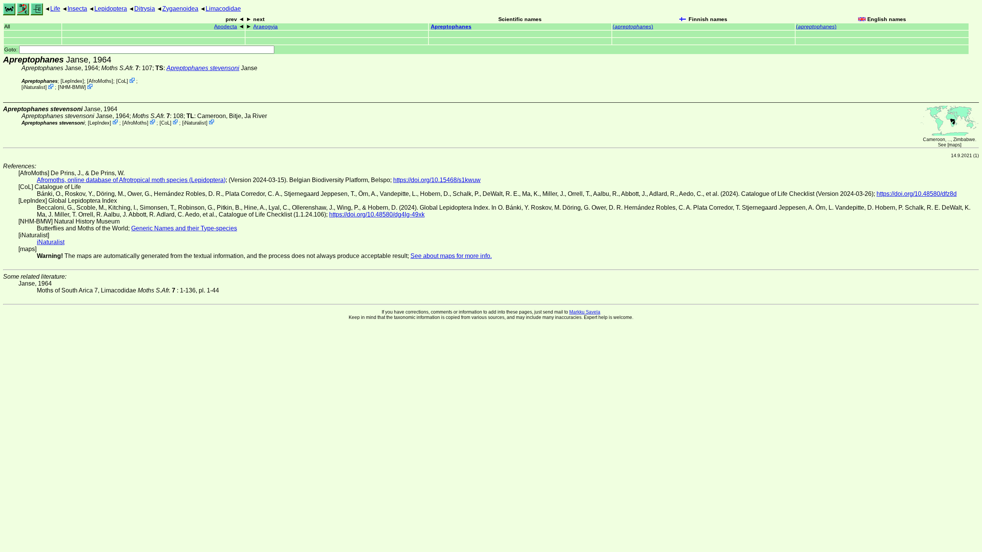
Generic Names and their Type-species (184, 228)
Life (55, 8)
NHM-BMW (71, 87)
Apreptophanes (451, 27)
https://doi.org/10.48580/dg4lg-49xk (377, 214)
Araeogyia (265, 27)
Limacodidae (223, 8)
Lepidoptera (110, 8)
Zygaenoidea (180, 8)
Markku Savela (584, 312)
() (633, 27)
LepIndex (72, 81)
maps (954, 145)
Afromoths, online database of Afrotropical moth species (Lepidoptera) (131, 180)
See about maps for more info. (451, 256)
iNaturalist (34, 87)
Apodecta (225, 27)
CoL (122, 81)
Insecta (77, 8)
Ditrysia (144, 8)
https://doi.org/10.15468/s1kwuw (437, 180)
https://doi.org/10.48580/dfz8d (917, 194)
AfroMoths (100, 81)
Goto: (11, 50)
